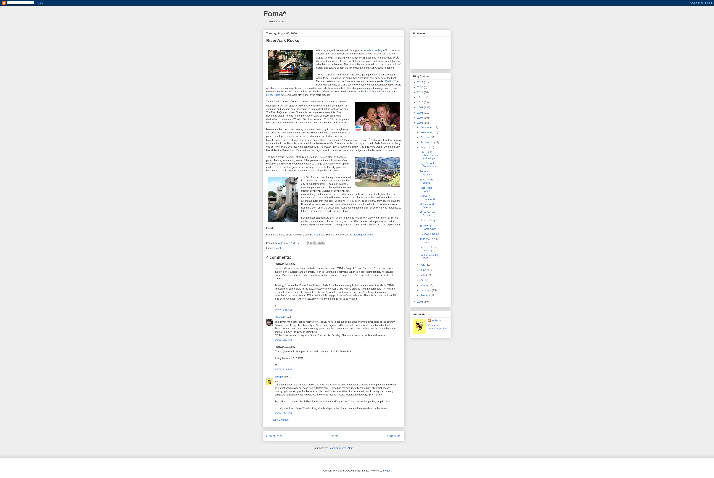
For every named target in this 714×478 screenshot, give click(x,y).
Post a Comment (280, 419)
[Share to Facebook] (320, 243)
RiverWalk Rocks (429, 233)
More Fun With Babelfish (428, 214)
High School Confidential (428, 165)
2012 (420, 92)
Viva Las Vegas (429, 220)
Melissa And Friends (427, 206)
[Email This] (309, 243)
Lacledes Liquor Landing (429, 249)
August (424, 147)
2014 (420, 82)
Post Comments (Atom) (341, 448)
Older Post (394, 435)
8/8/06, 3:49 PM (283, 369)
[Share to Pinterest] (323, 243)
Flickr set (319, 234)
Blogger (387, 470)
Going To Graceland (427, 197)
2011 (420, 97)
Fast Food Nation (426, 189)
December (426, 127)
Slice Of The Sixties (427, 181)
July (423, 264)
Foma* (274, 14)
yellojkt (279, 376)
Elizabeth (280, 317)
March (424, 285)
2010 (420, 102)
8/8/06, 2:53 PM (283, 339)
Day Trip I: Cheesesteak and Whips (429, 155)
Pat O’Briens (371, 91)
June (423, 269)
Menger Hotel (273, 94)
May (423, 274)
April (423, 279)
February (426, 290)
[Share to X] (316, 243)
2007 (420, 117)
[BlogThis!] (313, 243)
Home (335, 435)
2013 (420, 87)
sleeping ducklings (363, 234)
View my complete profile (437, 327)
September (427, 142)
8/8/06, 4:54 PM (283, 412)
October (425, 137)
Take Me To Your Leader (429, 240)
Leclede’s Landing (372, 50)
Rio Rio (389, 81)
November (426, 132)
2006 (420, 122)
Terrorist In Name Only (428, 227)
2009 (420, 107)
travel (278, 248)
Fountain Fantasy (426, 173)
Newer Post (274, 435)
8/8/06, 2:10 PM (283, 310)
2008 (420, 112)
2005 (420, 301)
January (425, 295)
